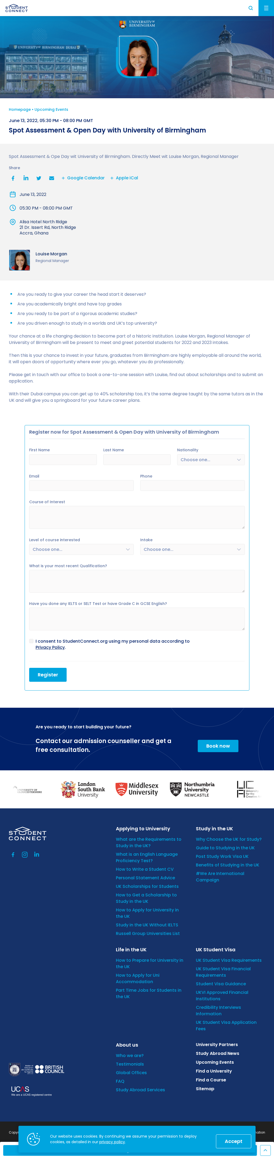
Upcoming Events (51, 109)
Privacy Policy (50, 647)
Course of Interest (47, 501)
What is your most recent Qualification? (68, 565)
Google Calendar (86, 178)
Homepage (20, 109)
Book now (218, 746)
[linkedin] (36, 854)
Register (48, 674)
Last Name (113, 450)
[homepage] (16, 8)
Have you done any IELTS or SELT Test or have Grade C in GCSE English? (98, 603)
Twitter (39, 178)
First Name (39, 450)
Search (251, 8)
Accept (233, 1141)
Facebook (13, 178)
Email (51, 178)
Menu (266, 8)
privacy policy (112, 1142)
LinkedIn (26, 178)
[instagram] (25, 854)
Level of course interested (54, 539)
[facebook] (13, 854)
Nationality (187, 450)
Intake (146, 539)
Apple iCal (127, 178)
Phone (146, 476)
